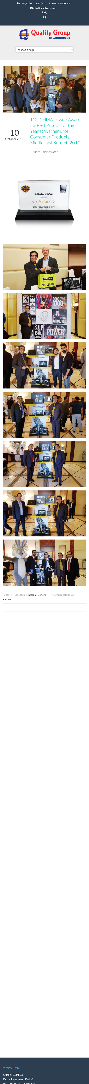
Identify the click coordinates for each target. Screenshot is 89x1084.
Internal (32, 594)
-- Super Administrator (44, 152)
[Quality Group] (44, 29)
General (42, 594)
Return (7, 599)
